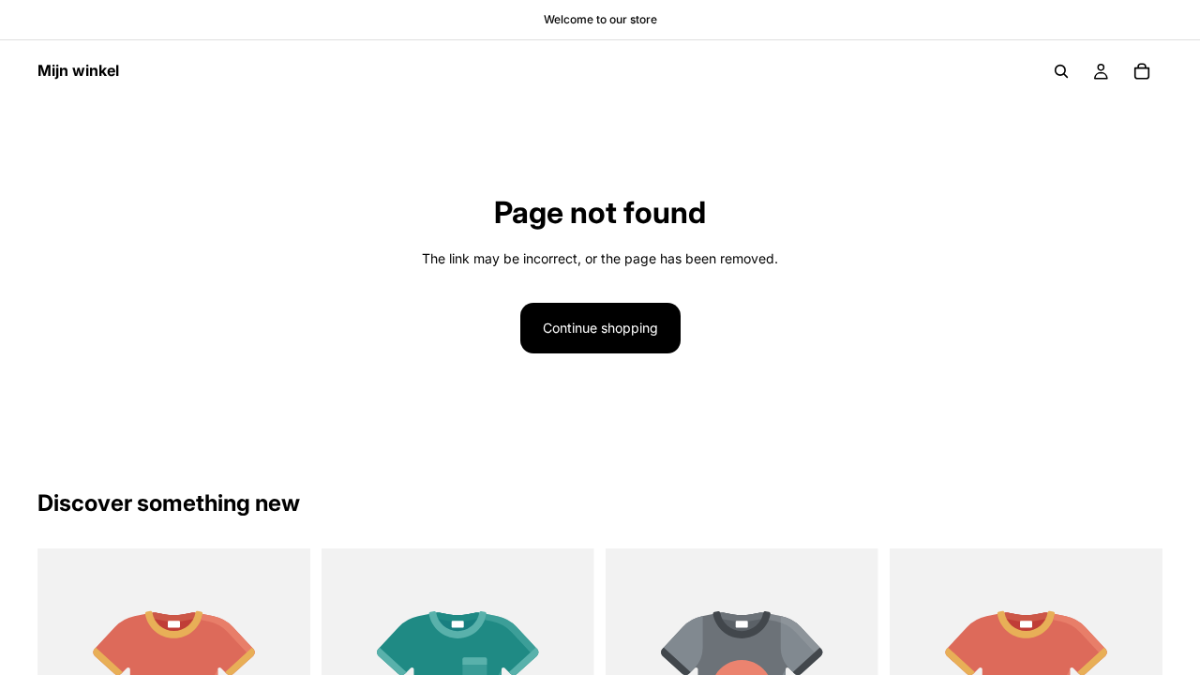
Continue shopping (600, 328)
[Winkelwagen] (1141, 71)
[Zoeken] (1061, 71)
